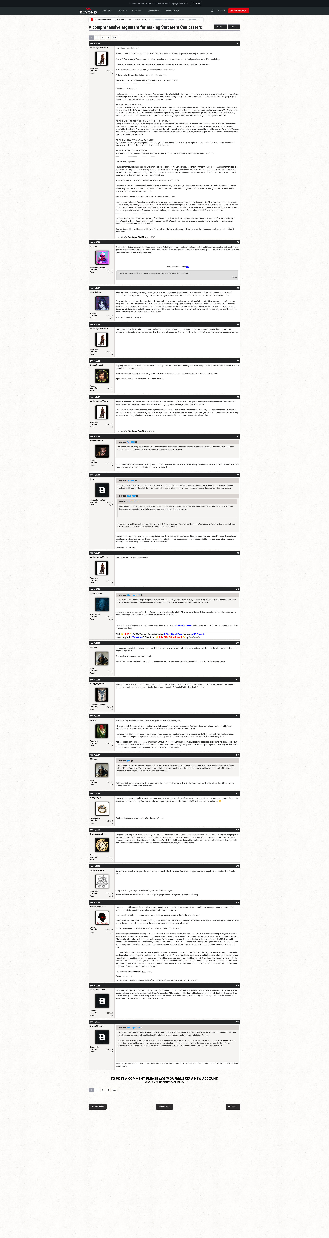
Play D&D (106, 11)
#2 (238, 242)
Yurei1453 (131, 442)
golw (128, 761)
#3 (238, 288)
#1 (238, 43)
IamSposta (194, 637)
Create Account (239, 11)
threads (189, 625)
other (183, 625)
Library (136, 11)
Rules (121, 11)
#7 (238, 436)
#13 (237, 716)
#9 (238, 553)
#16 (237, 830)
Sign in (222, 11)
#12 (237, 679)
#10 (237, 589)
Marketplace (172, 11)
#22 (237, 1022)
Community (153, 11)
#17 (237, 866)
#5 (238, 361)
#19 (237, 985)
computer (128, 547)
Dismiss (196, 3)
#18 (237, 902)
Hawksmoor (131, 496)
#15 (237, 793)
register (182, 1079)
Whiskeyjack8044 (133, 595)
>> (136, 442)
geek (133, 547)
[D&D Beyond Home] (88, 11)
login (164, 1079)
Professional (120, 547)
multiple (177, 625)
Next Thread (233, 1107)
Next (114, 38)
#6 (238, 397)
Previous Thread (97, 1107)
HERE (126, 634)
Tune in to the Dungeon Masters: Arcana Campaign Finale (158, 3)
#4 (238, 324)
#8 (238, 475)
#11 (237, 643)
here (187, 267)
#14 (237, 755)
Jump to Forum (164, 1107)
